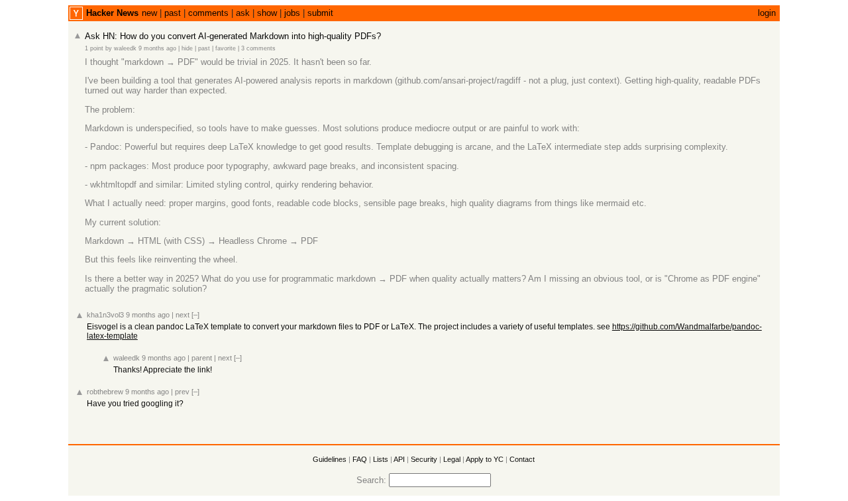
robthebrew (105, 392)
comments (208, 13)
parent (201, 358)
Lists (380, 459)
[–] (195, 315)
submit (320, 13)
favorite (225, 48)
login (767, 13)
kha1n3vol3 (105, 315)
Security (424, 459)
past (172, 13)
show (267, 13)
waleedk (125, 48)
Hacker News (112, 13)
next (182, 315)
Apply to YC (485, 459)
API (399, 459)
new (149, 13)
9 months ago (157, 48)
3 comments (258, 48)
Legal (451, 459)
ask (243, 13)
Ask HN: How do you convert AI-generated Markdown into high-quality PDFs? (233, 36)
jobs (292, 13)
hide (187, 48)
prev (182, 392)
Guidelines (329, 459)
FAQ (359, 459)
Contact (522, 459)
